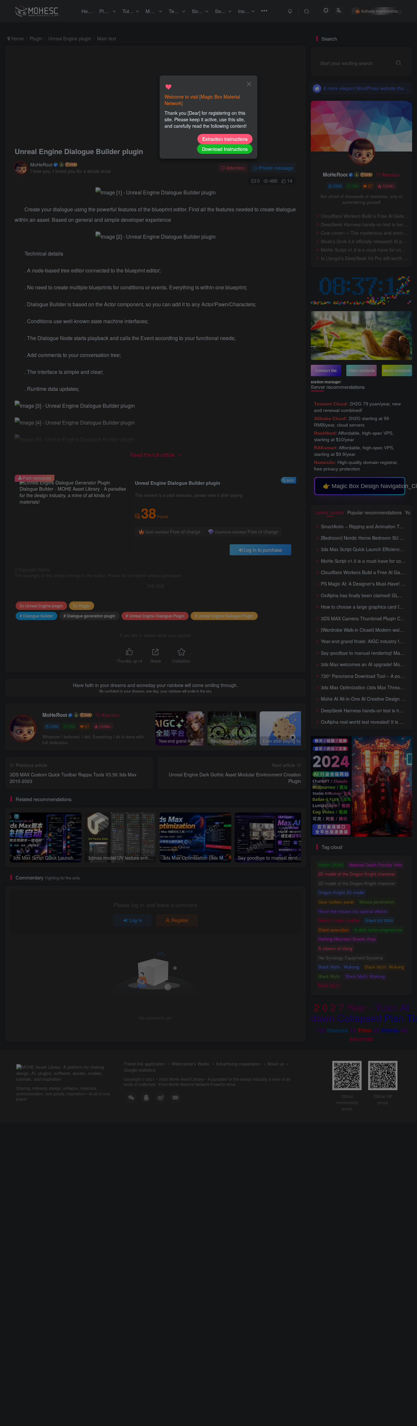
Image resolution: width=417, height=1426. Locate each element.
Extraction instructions (225, 139)
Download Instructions (225, 149)
